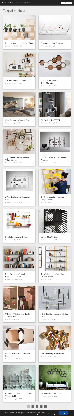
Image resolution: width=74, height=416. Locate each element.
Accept (63, 413)
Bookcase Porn (7, 3)
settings (53, 414)
